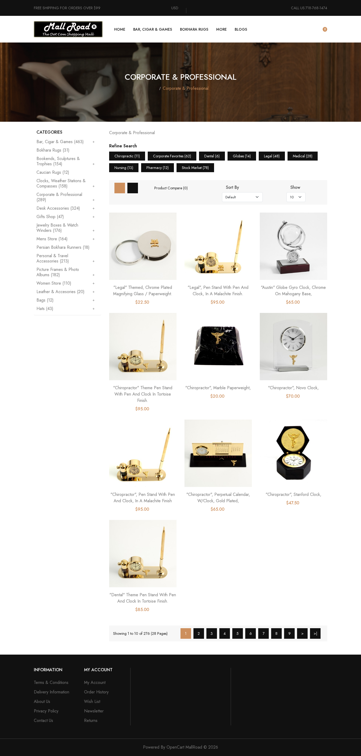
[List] (132, 188)
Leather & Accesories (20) (60, 292)
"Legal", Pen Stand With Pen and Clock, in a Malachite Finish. (218, 290)
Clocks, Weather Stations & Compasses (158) (61, 183)
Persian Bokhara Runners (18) (63, 247)
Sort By (232, 187)
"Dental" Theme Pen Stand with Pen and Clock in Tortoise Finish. (142, 598)
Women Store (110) (53, 283)
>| (315, 633)
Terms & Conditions (51, 682)
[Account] (309, 29)
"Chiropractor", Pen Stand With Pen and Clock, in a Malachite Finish (142, 497)
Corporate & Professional (186, 88)
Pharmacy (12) (157, 167)
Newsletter (94, 711)
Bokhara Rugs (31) (53, 150)
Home (119, 29)
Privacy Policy (46, 711)
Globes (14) (242, 156)
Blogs (241, 29)
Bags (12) (45, 300)
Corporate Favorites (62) (172, 156)
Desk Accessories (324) (58, 208)
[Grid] (119, 188)
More (221, 29)
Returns (91, 720)
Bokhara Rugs (194, 29)
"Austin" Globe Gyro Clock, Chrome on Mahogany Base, (293, 290)
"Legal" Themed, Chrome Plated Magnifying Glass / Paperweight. (142, 290)
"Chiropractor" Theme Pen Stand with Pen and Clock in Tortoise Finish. (142, 394)
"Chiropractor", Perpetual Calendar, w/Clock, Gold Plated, (218, 497)
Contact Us (43, 720)
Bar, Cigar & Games (152, 29)
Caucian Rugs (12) (52, 172)
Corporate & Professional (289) (59, 197)
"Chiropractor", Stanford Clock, (293, 494)
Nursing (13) (123, 167)
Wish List (92, 701)
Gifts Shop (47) (50, 217)
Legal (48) (272, 156)
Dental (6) (212, 156)
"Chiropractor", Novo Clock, (293, 388)
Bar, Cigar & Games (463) (60, 142)
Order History (96, 692)
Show (295, 187)
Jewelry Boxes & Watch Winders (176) (57, 227)
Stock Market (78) (195, 167)
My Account (94, 682)
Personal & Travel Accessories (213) (52, 258)
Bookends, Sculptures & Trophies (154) (58, 161)
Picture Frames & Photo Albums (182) (57, 272)
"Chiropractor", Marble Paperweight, (218, 388)
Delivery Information (51, 692)
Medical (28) (302, 156)
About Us (42, 701)
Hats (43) (44, 308)
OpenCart (175, 747)
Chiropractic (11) (127, 156)
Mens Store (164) (52, 239)
